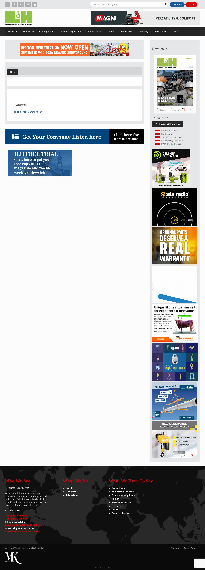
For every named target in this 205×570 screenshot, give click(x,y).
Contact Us (14, 510)
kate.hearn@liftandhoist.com (22, 531)
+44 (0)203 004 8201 (16, 515)
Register (177, 4)
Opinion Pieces (93, 31)
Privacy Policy (190, 548)
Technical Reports (69, 31)
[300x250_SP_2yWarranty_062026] (174, 263)
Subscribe (175, 548)
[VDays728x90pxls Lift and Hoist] (74, 50)
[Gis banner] (174, 457)
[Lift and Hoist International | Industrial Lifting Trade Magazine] (19, 18)
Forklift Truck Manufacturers (28, 111)
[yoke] (175, 380)
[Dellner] (171, 186)
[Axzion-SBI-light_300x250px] (174, 419)
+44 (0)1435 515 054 (16, 518)
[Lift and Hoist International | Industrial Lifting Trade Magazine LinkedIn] (21, 4)
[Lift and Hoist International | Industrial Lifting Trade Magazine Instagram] (28, 4)
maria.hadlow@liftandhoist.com (24, 525)
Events (110, 31)
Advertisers (126, 31)
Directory (143, 31)
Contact (176, 31)
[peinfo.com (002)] (174, 302)
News (11, 31)
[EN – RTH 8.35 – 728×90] (145, 18)
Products (26, 31)
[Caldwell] (175, 341)
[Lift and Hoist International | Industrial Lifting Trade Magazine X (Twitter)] (14, 4)
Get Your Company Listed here (61, 136)
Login (191, 4)
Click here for (126, 136)
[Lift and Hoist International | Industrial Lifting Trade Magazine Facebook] (7, 4)
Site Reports (45, 31)
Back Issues (160, 31)
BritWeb (107, 567)
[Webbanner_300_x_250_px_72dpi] (174, 225)
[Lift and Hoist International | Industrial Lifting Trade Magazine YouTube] (34, 4)
